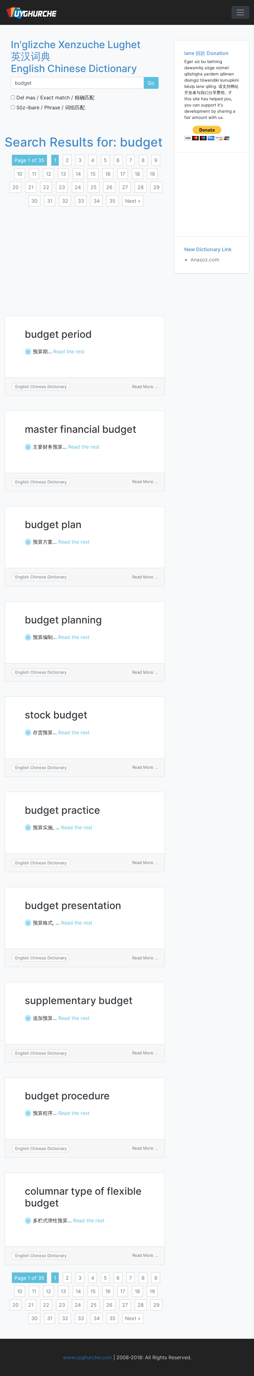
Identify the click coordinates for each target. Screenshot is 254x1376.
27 (125, 187)
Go (151, 83)
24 (78, 187)
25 (93, 187)
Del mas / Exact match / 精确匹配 (54, 97)
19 (152, 174)
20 (15, 187)
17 (122, 174)
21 (30, 187)
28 (141, 187)
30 (34, 201)
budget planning (63, 620)
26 (109, 187)
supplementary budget (79, 1000)
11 (34, 174)
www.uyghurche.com (87, 1357)
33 (81, 201)
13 (63, 174)
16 (108, 174)
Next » (133, 201)
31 (49, 201)
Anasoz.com (204, 259)
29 (156, 187)
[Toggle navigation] (240, 12)
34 (97, 201)
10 (19, 174)
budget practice (62, 810)
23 (62, 187)
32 (65, 201)
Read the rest (69, 351)
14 (78, 174)
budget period (58, 334)
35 (112, 201)
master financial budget (80, 429)
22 (46, 187)
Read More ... (145, 386)
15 (93, 174)
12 (48, 174)
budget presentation (73, 905)
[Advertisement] (85, 257)
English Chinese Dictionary (41, 386)
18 (137, 174)
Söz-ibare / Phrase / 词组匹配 (50, 107)
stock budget (56, 715)
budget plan (53, 524)
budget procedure (67, 1096)
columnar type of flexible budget (83, 1197)
